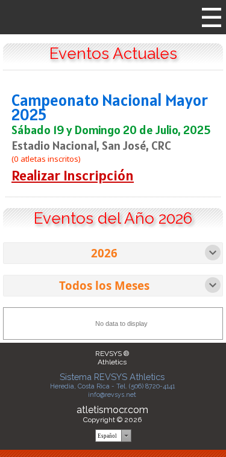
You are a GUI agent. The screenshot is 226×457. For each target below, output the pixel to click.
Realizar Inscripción (72, 175)
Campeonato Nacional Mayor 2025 (109, 107)
